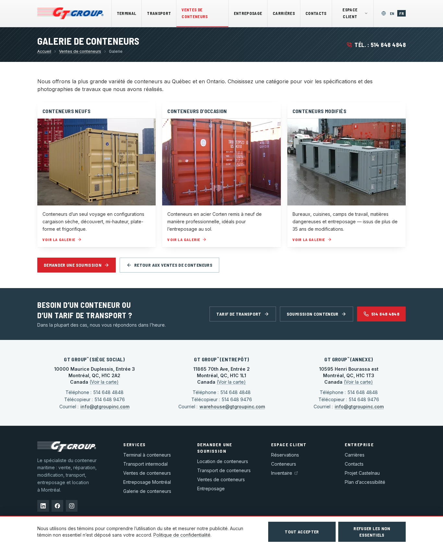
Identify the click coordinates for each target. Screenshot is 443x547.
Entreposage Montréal (147, 482)
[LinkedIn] (43, 506)
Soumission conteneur (313, 314)
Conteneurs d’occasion (197, 111)
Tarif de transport (238, 314)
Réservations (285, 455)
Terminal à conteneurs (147, 455)
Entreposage (248, 13)
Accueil (44, 51)
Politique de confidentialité (181, 535)
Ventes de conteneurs (195, 13)
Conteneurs (283, 464)
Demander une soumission (73, 265)
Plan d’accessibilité (365, 482)
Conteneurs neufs (66, 111)
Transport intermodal (145, 464)
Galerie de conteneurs (147, 491)
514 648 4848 (385, 314)
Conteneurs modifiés (320, 111)
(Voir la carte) (104, 382)
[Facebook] (57, 506)
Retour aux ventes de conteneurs (173, 265)
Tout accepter (302, 531)
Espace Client (349, 13)
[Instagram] (72, 506)
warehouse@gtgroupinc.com (232, 406)
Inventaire (281, 473)
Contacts (316, 13)
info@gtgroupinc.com (104, 406)
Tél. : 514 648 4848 (380, 44)
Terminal (127, 13)
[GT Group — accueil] (70, 13)
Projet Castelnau (362, 473)
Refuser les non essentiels (371, 532)
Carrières (284, 13)
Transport (159, 13)
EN (393, 13)
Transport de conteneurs (224, 470)
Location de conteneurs (222, 461)
